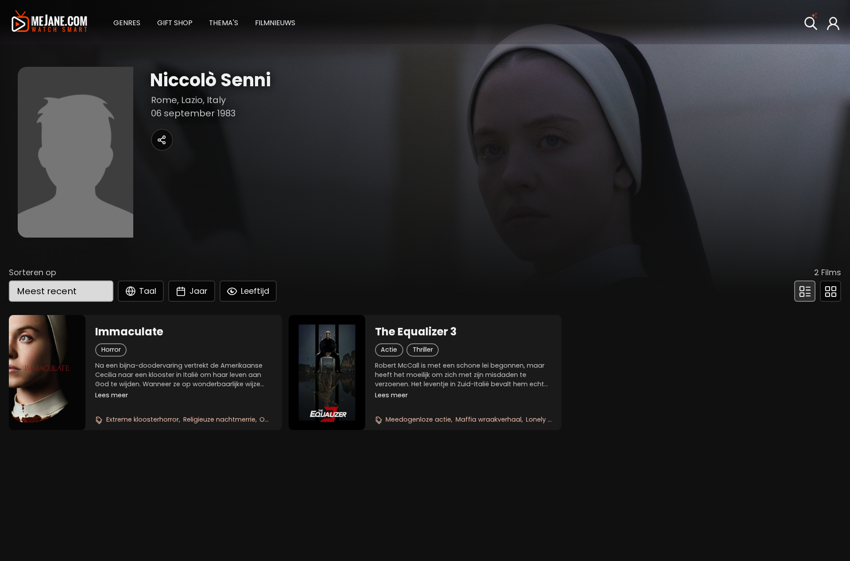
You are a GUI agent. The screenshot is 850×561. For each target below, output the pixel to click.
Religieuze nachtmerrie (219, 419)
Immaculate (129, 332)
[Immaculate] (47, 372)
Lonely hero (544, 419)
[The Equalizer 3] (327, 372)
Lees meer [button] (111, 395)
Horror (111, 349)
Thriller (423, 349)
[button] (126, 22)
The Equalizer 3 (416, 332)
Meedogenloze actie (418, 419)
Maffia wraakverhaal (489, 419)
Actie (389, 349)
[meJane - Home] (49, 22)
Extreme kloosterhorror (142, 419)
